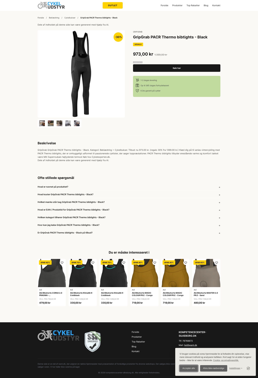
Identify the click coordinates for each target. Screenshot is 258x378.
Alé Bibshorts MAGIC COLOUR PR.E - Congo (142, 294)
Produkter (177, 5)
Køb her (177, 68)
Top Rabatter (193, 5)
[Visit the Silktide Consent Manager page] (248, 368)
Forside (164, 5)
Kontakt (216, 5)
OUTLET (112, 5)
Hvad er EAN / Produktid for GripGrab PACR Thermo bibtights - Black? (73, 209)
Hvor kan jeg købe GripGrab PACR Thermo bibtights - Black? (68, 225)
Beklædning (54, 18)
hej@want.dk (190, 345)
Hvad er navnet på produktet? (53, 186)
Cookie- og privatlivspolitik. (226, 360)
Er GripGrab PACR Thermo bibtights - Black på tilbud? (65, 232)
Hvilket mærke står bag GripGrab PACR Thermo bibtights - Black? (71, 202)
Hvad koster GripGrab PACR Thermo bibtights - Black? (65, 194)
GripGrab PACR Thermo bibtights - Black (98, 18)
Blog (206, 5)
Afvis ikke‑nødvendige (213, 368)
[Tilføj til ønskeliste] (62, 262)
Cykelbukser (69, 18)
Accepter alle (188, 368)
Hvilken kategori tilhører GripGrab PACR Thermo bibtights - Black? (71, 217)
